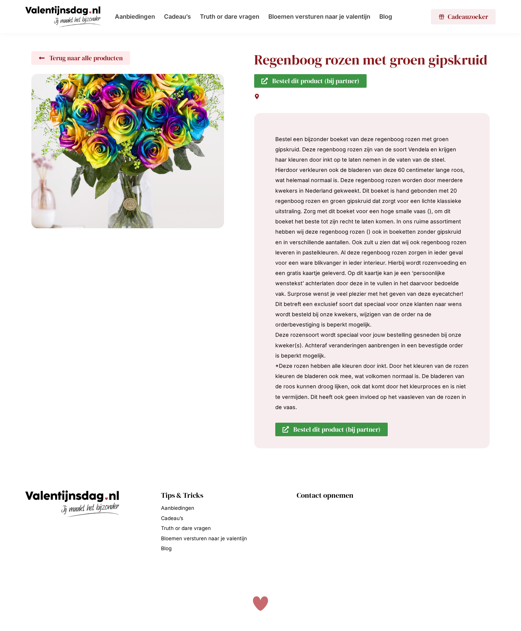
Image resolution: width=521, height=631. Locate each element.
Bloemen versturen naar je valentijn (319, 16)
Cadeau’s (177, 16)
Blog (385, 16)
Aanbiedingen (135, 16)
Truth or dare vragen (229, 16)
